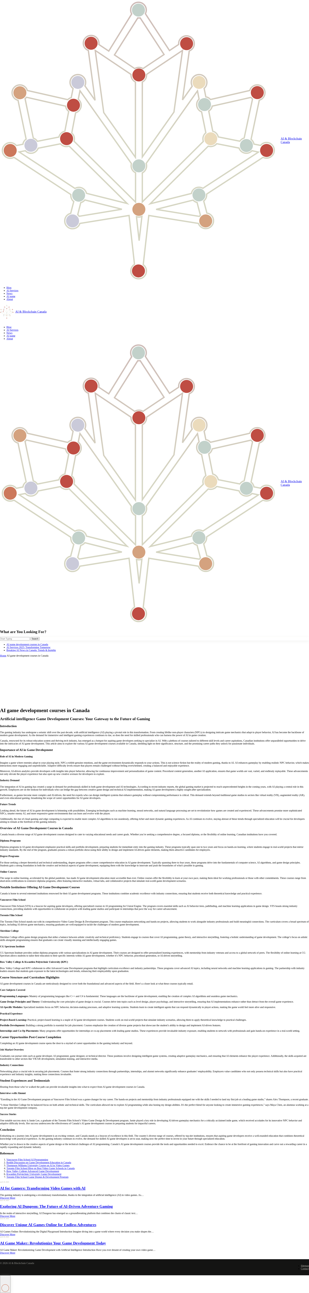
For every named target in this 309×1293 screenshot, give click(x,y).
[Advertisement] (154, 681)
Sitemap (305, 1265)
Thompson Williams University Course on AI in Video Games (38, 1165)
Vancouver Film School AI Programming (27, 1159)
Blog (8, 287)
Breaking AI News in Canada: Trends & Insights (31, 650)
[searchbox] (15, 638)
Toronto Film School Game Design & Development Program (37, 1177)
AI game (10, 296)
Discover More (7, 1198)
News (9, 293)
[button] (5, 1284)
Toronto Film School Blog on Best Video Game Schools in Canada (40, 1168)
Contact (305, 1268)
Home (3, 655)
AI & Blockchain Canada (291, 140)
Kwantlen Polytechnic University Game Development (33, 1174)
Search (35, 639)
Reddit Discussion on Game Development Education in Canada (38, 1162)
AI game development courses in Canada (27, 644)
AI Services (12, 290)
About (9, 299)
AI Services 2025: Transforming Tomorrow (28, 647)
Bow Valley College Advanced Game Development (32, 1171)
